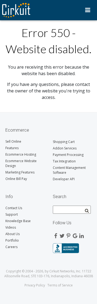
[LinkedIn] (81, 234)
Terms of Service (60, 285)
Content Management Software (69, 170)
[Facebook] (55, 234)
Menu (88, 10)
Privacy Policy (35, 285)
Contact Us (13, 208)
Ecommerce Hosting (20, 154)
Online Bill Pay (16, 178)
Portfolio (12, 240)
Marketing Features (19, 172)
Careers (11, 247)
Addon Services (65, 148)
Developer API (64, 179)
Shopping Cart (64, 141)
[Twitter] (62, 234)
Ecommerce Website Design (21, 163)
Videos (10, 227)
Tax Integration (64, 161)
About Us (12, 234)
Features (12, 148)
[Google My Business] (75, 234)
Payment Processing (68, 154)
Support (11, 214)
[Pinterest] (68, 234)
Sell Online (13, 141)
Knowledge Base (18, 221)
